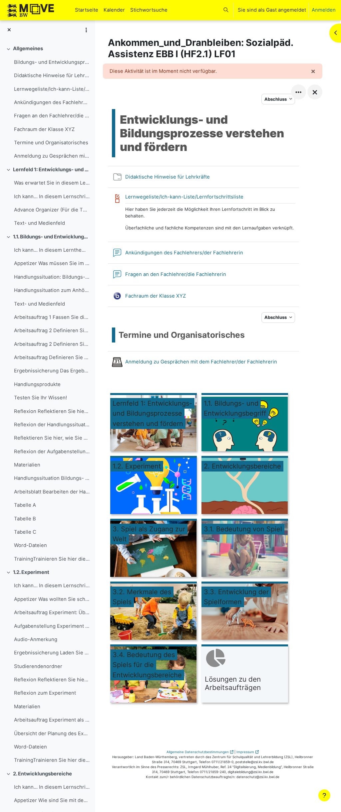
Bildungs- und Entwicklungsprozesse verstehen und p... (52, 62)
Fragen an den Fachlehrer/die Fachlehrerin (52, 116)
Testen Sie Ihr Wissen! (40, 398)
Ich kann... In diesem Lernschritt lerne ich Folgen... (52, 197)
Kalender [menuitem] (114, 10)
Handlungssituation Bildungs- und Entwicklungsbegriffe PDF (52, 478)
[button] (226, 10)
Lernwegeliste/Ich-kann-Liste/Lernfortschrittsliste (52, 89)
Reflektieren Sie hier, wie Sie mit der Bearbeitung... (52, 438)
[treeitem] (47, 102)
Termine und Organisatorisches (51, 143)
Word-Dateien (30, 545)
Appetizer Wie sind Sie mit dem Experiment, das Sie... (52, 800)
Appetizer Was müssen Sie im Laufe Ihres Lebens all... (52, 263)
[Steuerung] (298, 91)
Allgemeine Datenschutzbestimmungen (198, 752)
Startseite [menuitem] (86, 10)
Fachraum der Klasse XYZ (44, 129)
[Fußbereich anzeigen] (324, 795)
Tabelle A (25, 505)
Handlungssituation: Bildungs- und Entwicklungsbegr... (52, 277)
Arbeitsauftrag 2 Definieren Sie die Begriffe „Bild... (52, 331)
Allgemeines (28, 49)
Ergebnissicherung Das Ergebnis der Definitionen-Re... (52, 371)
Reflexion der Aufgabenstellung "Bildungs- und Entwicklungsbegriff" (52, 452)
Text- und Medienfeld (39, 223)
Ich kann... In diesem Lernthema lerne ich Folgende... (52, 250)
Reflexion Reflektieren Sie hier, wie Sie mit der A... (52, 680)
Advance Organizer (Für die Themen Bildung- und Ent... (52, 210)
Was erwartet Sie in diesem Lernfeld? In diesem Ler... (52, 183)
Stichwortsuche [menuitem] (149, 10)
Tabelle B (25, 519)
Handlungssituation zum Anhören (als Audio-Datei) (52, 290)
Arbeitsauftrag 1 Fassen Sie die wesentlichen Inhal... (52, 317)
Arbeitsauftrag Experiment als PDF (52, 720)
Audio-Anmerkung (35, 639)
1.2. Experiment (31, 572)
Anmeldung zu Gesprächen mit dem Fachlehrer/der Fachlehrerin (52, 156)
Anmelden (324, 10)
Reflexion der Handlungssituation (52, 425)
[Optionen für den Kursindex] (86, 30)
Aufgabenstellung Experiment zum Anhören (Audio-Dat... (52, 626)
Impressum (245, 752)
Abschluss (276, 99)
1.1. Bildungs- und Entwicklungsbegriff (51, 237)
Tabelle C (25, 532)
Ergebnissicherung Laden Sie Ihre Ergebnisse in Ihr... (52, 653)
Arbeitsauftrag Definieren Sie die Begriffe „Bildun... (52, 357)
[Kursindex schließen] (9, 30)
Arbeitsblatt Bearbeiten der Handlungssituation (52, 492)
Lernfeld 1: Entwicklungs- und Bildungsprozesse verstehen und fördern (51, 170)
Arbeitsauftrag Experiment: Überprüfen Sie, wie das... (52, 612)
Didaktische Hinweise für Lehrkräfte (52, 75)
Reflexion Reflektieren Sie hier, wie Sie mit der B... (52, 411)
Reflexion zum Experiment (45, 693)
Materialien (27, 465)
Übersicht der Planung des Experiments (52, 734)
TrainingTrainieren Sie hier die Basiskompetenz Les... (52, 559)
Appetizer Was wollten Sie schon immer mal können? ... (52, 599)
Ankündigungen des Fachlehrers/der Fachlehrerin (52, 102)
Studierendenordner (38, 666)
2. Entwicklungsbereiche (42, 774)
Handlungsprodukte (37, 384)
